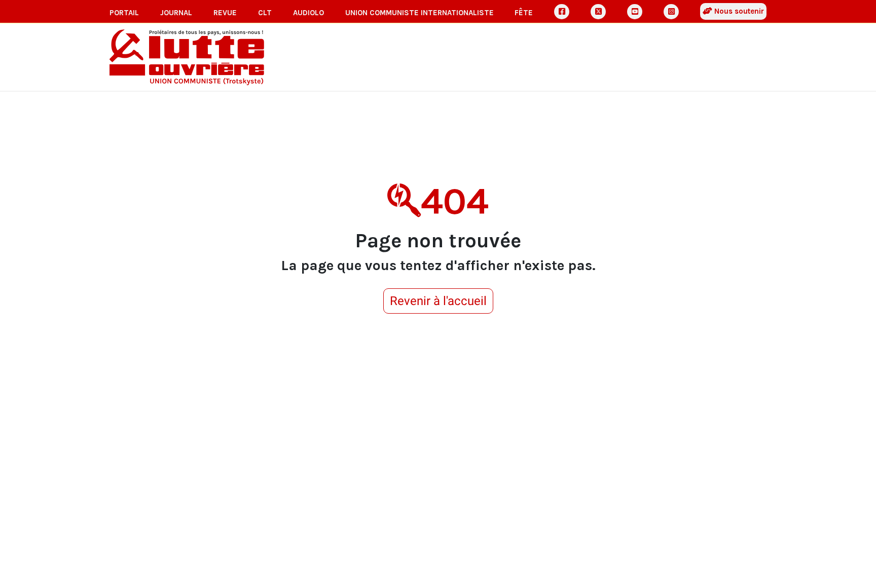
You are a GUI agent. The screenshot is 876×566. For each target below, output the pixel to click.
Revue (225, 12)
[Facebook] (561, 11)
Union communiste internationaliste (419, 12)
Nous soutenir (738, 11)
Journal (176, 12)
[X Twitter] (598, 11)
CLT (265, 12)
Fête (524, 12)
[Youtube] (634, 11)
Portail (124, 12)
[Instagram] (671, 11)
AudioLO (308, 12)
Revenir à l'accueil (438, 301)
